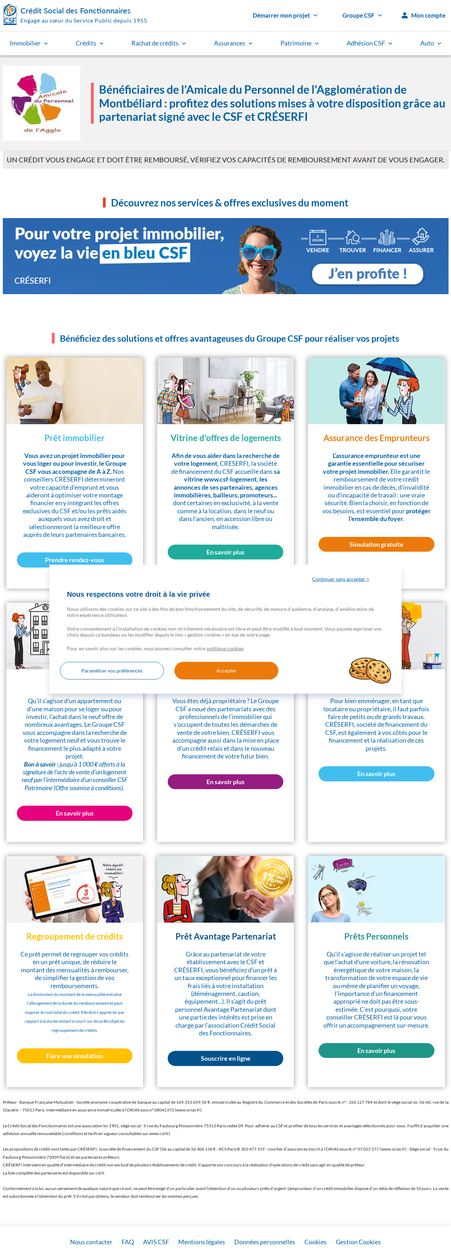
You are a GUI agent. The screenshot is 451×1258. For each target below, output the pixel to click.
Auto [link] (427, 43)
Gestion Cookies (358, 1242)
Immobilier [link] (25, 43)
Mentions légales (201, 1242)
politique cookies (225, 648)
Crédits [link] (86, 43)
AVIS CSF (156, 1242)
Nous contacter (91, 1242)
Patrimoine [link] (295, 43)
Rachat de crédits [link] (155, 43)
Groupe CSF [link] (358, 15)
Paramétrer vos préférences (111, 671)
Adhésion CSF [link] (366, 43)
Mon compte (428, 15)
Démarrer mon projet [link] (281, 15)
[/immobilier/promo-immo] (226, 256)
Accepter (226, 671)
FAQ (128, 1242)
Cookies (315, 1242)
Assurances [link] (229, 43)
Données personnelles (264, 1242)
